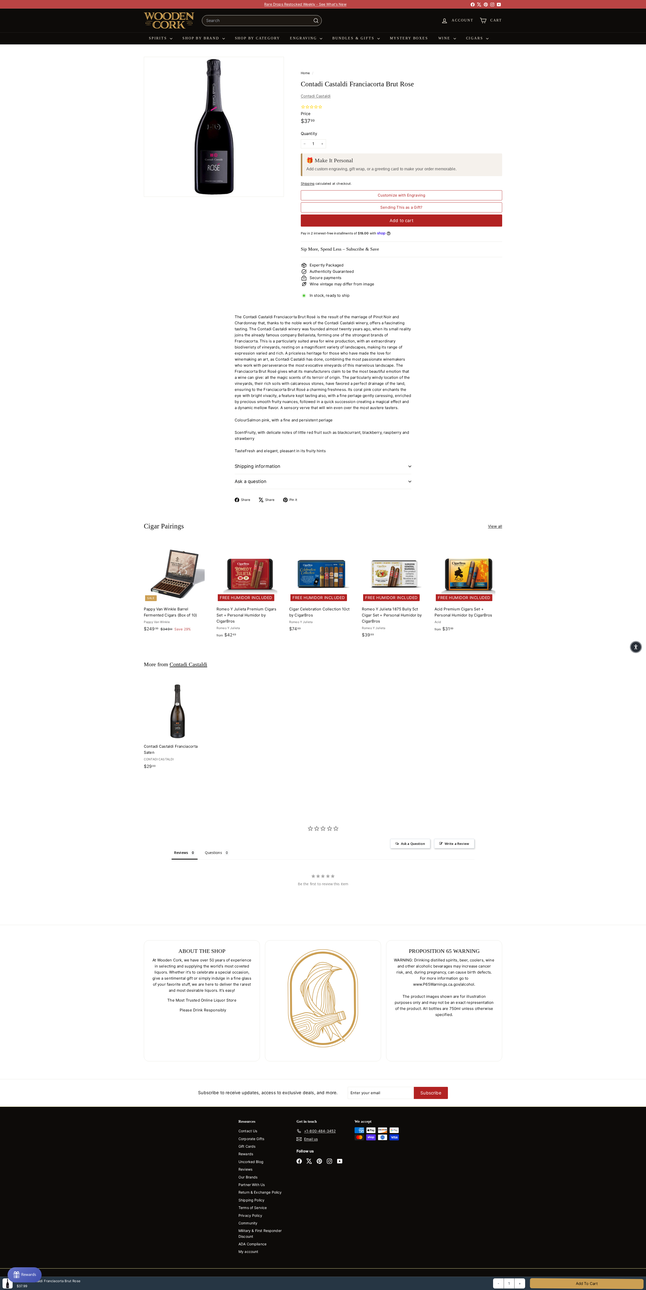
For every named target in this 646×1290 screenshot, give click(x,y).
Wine (445, 38)
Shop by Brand (201, 38)
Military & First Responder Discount (260, 1233)
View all (495, 526)
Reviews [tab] (181, 852)
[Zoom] (214, 127)
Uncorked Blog (250, 1162)
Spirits (159, 38)
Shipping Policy (251, 1200)
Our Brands (248, 1177)
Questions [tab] (213, 852)
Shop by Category (257, 38)
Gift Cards (247, 1146)
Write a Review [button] (457, 843)
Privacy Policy (250, 1215)
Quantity (309, 133)
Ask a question (251, 481)
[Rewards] (25, 1274)
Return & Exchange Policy (260, 1192)
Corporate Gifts (251, 1139)
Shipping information (258, 466)
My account (248, 1251)
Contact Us (247, 1131)
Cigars (475, 38)
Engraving (304, 38)
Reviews (245, 1169)
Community (247, 1223)
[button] (636, 647)
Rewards (245, 1154)
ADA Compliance (252, 1244)
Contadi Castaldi (316, 96)
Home (306, 73)
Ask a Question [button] (413, 843)
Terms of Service (252, 1207)
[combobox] (262, 20)
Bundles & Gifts (354, 38)
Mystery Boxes (409, 38)
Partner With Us (251, 1184)
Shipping (307, 183)
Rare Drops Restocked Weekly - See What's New (305, 4)
